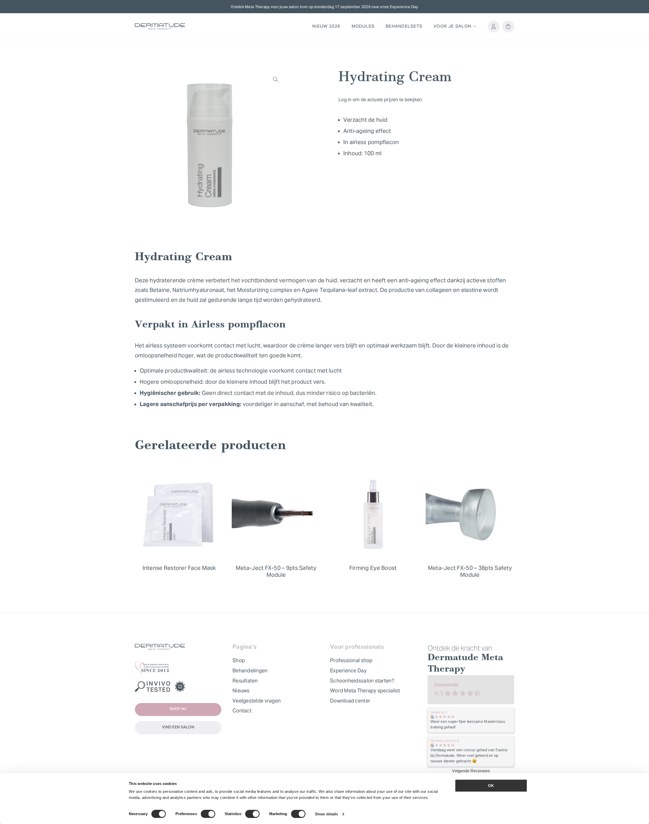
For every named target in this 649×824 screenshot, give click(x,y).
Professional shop (351, 660)
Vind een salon (178, 727)
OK (491, 785)
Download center (350, 700)
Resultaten (245, 680)
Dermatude (446, 684)
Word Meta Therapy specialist (365, 690)
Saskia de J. (439, 712)
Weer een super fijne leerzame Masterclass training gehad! (467, 724)
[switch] (208, 814)
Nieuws (241, 690)
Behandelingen (250, 670)
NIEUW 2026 (326, 26)
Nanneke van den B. (445, 741)
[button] (275, 79)
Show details (326, 814)
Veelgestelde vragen (256, 700)
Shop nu (178, 709)
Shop (238, 660)
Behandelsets (404, 26)
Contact (241, 710)
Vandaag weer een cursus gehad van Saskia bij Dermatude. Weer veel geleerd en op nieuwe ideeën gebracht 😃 (468, 755)
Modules (363, 26)
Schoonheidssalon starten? (362, 680)
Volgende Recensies (471, 771)
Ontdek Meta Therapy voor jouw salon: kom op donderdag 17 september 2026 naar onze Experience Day (324, 6)
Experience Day (348, 670)
